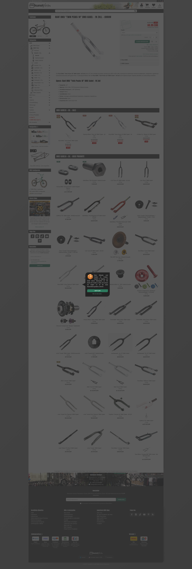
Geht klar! (97, 290)
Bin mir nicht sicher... (97, 293)
